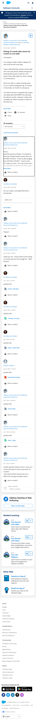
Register (23, 15)
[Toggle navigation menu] (32, 8)
